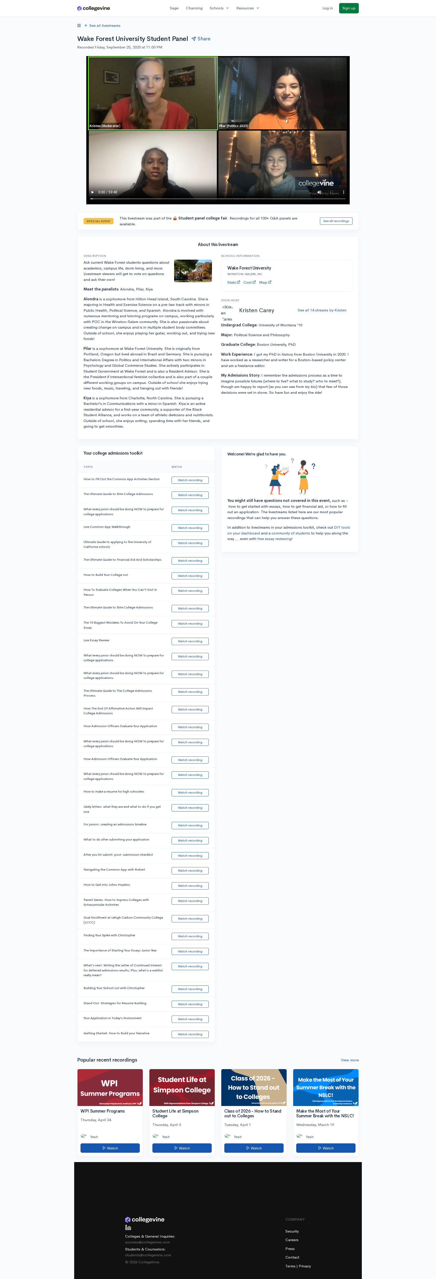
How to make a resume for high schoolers (114, 791)
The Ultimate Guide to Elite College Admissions (118, 494)
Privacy (305, 1266)
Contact (292, 1257)
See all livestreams (104, 25)
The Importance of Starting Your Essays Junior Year (120, 950)
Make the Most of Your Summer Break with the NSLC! (325, 1114)
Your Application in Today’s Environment (113, 1018)
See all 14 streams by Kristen (322, 310)
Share (204, 39)
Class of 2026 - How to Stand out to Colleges (252, 1114)
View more (350, 1059)
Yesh (94, 1136)
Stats (231, 282)
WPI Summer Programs (102, 1111)
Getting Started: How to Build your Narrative (116, 1033)
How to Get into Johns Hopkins (107, 884)
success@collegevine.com (147, 1242)
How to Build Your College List (106, 575)
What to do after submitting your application (116, 839)
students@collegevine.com (148, 1254)
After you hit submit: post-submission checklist (118, 854)
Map (263, 282)
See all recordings (336, 221)
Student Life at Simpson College (175, 1114)
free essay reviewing (274, 538)
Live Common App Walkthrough (107, 527)
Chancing (194, 8)
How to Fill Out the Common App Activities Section (122, 479)
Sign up (349, 8)
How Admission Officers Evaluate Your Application (120, 726)
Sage (174, 8)
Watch (112, 1148)
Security (292, 1231)
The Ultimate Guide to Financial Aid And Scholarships (122, 559)
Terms (290, 1266)
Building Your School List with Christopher (114, 988)
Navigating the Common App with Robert (114, 869)
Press (290, 1248)
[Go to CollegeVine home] (93, 8)
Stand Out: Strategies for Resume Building (115, 1003)
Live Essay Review (96, 640)
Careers (291, 1239)
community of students (290, 533)
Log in (327, 8)
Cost (247, 282)
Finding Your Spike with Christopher (109, 935)
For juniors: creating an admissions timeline (115, 824)
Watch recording (190, 480)
